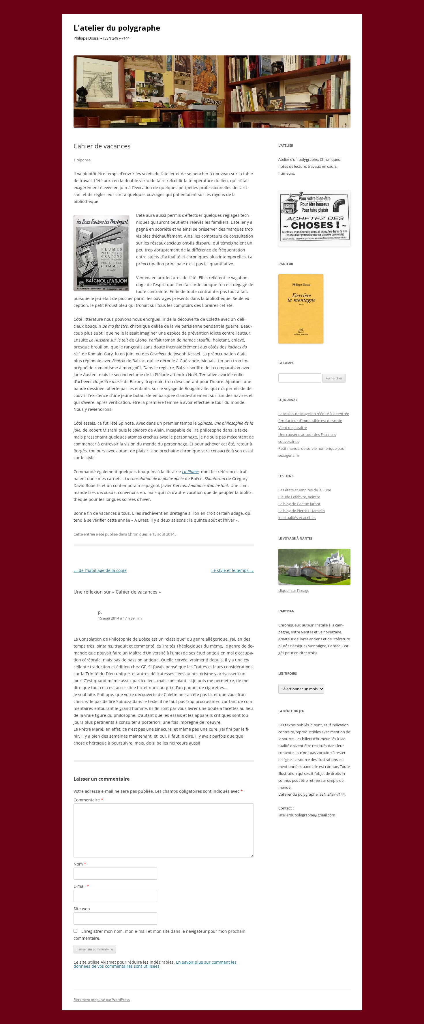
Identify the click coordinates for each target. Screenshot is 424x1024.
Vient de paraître (292, 427)
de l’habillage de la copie (100, 570)
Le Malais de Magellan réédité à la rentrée (313, 413)
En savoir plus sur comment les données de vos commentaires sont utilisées (155, 964)
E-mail (81, 886)
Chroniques (138, 534)
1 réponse (82, 160)
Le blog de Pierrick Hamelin (301, 510)
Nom (80, 864)
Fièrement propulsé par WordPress (102, 999)
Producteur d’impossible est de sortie (310, 420)
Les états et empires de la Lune (304, 490)
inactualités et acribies (297, 517)
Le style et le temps (232, 570)
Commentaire (88, 800)
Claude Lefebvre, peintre (299, 496)
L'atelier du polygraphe (117, 28)
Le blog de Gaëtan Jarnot (299, 503)
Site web (82, 908)
